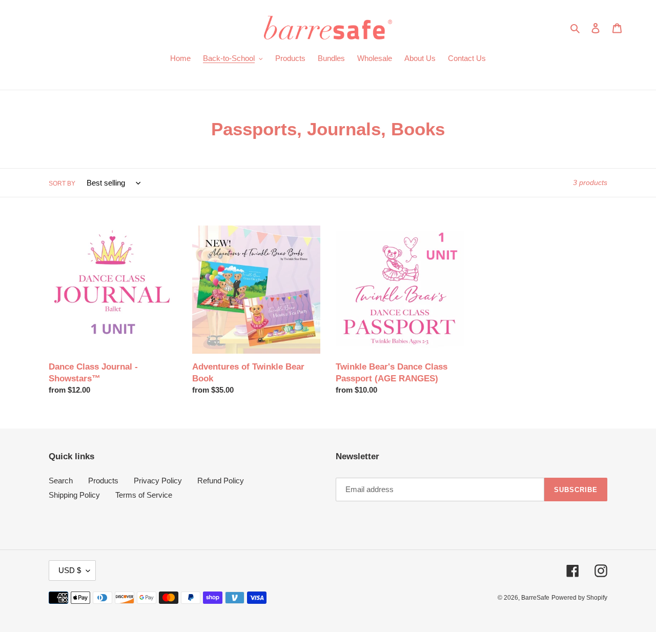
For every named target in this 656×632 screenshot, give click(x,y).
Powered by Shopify (579, 597)
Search (61, 480)
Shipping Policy (74, 495)
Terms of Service (143, 495)
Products (103, 480)
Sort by (62, 183)
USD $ (69, 570)
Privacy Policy (158, 480)
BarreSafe (535, 597)
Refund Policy (220, 480)
